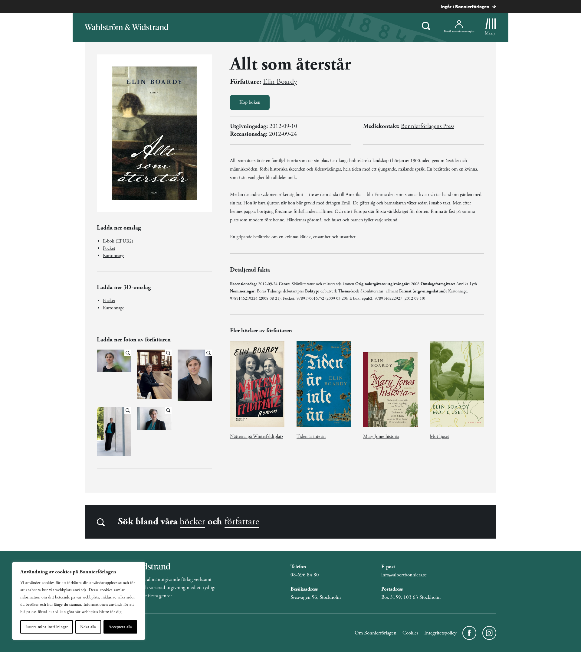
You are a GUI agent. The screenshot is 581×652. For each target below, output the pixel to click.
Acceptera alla (120, 627)
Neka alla (88, 627)
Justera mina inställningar (46, 627)
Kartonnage (113, 256)
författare (242, 522)
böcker (192, 522)
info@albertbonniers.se (404, 575)
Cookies (410, 633)
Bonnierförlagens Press (427, 126)
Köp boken (249, 102)
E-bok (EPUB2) (118, 241)
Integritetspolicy (440, 633)
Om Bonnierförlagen (375, 633)
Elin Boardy (280, 81)
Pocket (109, 248)
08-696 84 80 (304, 575)
